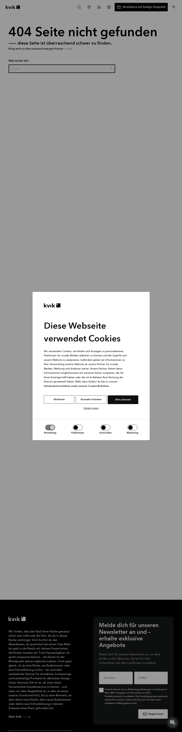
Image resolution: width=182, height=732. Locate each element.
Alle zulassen (123, 399)
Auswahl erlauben (91, 399)
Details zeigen (91, 408)
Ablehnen (59, 399)
